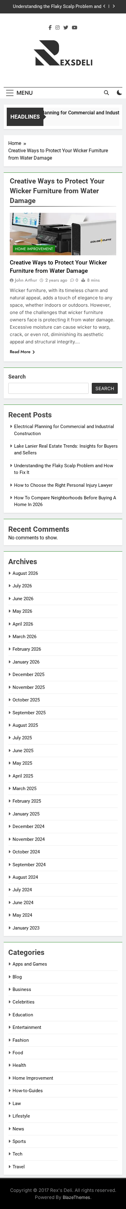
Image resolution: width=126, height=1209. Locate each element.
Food (18, 1053)
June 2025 (23, 750)
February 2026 (27, 649)
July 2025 (22, 738)
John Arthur (26, 280)
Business (22, 989)
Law (17, 1103)
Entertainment (27, 1027)
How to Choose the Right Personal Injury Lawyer (63, 485)
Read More (20, 352)
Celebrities (24, 1002)
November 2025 (29, 687)
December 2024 (28, 826)
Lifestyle (21, 1116)
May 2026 (22, 611)
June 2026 (23, 598)
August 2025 (25, 725)
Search (17, 376)
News (18, 1129)
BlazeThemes (76, 1197)
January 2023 (26, 928)
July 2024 (22, 890)
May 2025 (22, 763)
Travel (19, 1167)
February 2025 (27, 801)
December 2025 (28, 674)
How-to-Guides (28, 1090)
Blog (17, 977)
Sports (19, 1141)
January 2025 (26, 814)
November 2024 (29, 839)
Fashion (21, 1040)
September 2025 (29, 712)
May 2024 (22, 915)
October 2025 (26, 700)
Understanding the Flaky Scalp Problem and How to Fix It (57, 6)
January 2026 (26, 662)
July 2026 (22, 586)
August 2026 (25, 573)
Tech (17, 1154)
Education (23, 1015)
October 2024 (26, 852)
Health (19, 1065)
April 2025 (23, 776)
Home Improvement (34, 249)
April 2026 (23, 624)
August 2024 (25, 877)
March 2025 (24, 788)
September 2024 (29, 864)
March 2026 (24, 636)
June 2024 (23, 902)
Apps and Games (30, 964)
